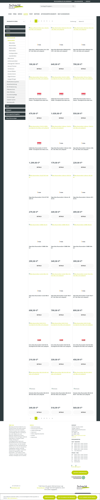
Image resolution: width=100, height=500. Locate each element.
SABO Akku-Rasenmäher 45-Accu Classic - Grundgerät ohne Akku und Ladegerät (82, 99)
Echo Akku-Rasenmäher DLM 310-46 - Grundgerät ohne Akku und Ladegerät (61, 345)
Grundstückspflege (12, 94)
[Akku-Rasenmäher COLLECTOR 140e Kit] (39, 181)
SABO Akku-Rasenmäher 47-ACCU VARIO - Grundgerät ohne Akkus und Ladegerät (38, 148)
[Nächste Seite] (49, 21)
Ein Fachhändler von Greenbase (63, 1)
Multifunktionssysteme (13, 81)
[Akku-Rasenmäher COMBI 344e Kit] (83, 230)
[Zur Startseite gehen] (16, 6)
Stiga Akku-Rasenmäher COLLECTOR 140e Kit (39, 198)
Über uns (11, 425)
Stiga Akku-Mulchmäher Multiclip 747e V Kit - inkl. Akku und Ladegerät (83, 50)
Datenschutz (34, 437)
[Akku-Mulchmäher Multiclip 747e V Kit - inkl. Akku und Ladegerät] (83, 33)
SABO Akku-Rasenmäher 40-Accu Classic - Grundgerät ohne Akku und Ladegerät (38, 99)
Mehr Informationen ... (12, 498)
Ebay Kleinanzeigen (11, 118)
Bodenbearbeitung (12, 84)
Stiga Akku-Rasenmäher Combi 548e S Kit (39, 296)
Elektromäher (12, 48)
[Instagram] (78, 466)
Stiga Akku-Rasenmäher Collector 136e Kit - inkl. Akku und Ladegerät (83, 148)
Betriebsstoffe (10, 102)
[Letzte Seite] (52, 21)
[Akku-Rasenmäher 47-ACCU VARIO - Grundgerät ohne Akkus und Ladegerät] (39, 132)
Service (8, 31)
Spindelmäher (12, 56)
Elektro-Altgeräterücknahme (37, 433)
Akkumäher (12, 43)
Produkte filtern (12, 21)
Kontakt (88, 1)
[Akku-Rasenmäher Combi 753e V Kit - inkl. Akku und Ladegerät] (83, 280)
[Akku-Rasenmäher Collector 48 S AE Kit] (83, 181)
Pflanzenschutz (11, 89)
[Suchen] (73, 6)
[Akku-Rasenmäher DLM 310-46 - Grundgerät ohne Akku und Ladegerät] (61, 329)
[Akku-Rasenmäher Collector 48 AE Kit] (61, 181)
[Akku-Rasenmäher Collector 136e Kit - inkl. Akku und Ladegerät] (83, 132)
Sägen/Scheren (12, 76)
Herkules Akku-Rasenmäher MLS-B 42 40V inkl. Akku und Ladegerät (61, 393)
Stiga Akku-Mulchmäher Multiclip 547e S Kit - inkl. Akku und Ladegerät (61, 50)
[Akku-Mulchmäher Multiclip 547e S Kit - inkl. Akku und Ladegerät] (61, 33)
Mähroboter (11, 58)
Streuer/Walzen (12, 71)
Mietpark (8, 110)
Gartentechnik (11, 38)
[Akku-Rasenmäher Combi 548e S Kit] (39, 280)
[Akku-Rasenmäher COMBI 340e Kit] (61, 230)
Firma (7, 27)
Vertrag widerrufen (80, 472)
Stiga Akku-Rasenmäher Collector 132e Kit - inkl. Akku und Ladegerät (61, 148)
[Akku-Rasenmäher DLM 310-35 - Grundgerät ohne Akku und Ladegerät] (39, 329)
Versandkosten (41, 488)
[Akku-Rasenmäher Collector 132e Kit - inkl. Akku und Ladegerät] (61, 132)
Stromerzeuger (11, 97)
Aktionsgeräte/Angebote (13, 114)
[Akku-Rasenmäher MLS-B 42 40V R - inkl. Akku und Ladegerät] (83, 378)
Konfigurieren (49, 497)
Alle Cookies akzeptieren (87, 497)
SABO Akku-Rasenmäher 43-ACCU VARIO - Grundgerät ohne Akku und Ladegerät (60, 99)
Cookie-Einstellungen (36, 430)
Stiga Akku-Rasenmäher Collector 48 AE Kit (60, 198)
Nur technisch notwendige (66, 497)
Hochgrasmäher (13, 53)
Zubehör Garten (11, 99)
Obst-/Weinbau (11, 92)
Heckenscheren (12, 74)
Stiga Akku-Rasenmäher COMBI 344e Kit (82, 247)
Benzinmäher (12, 45)
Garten (8, 35)
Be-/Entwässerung (11, 87)
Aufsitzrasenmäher (13, 61)
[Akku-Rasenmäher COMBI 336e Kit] (39, 230)
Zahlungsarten (78, 1)
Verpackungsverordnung (36, 428)
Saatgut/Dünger (12, 79)
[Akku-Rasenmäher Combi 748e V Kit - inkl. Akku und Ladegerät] (61, 280)
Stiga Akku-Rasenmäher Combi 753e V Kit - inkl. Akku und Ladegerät (83, 296)
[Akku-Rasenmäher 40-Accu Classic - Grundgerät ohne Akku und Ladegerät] (39, 83)
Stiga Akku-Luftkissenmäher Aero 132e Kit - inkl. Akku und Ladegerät (39, 50)
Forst (7, 106)
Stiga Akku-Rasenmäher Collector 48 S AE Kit (83, 198)
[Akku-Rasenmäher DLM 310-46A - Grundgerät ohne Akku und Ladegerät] (83, 329)
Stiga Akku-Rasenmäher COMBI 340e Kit (60, 247)
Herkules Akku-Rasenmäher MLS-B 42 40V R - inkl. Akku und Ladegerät (83, 393)
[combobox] (55, 6)
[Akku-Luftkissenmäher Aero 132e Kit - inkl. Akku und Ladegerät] (39, 33)
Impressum (33, 432)
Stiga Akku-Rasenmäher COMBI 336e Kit (38, 247)
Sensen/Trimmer (12, 66)
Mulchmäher (12, 50)
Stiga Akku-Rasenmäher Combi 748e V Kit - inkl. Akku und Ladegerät (61, 296)
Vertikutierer (11, 69)
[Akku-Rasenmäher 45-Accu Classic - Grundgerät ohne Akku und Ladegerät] (83, 83)
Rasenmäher (11, 40)
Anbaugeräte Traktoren (14, 63)
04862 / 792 (76, 432)
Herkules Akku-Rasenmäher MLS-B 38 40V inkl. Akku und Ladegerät (39, 393)
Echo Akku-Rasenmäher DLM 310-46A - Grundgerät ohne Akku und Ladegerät (83, 345)
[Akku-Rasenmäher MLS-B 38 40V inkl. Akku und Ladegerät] (39, 378)
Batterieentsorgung (35, 427)
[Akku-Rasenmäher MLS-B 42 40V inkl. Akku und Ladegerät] (61, 378)
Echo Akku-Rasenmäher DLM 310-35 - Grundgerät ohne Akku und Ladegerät (39, 345)
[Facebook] (73, 466)
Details (39, 68)
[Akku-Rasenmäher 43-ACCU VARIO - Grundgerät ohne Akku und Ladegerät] (61, 83)
